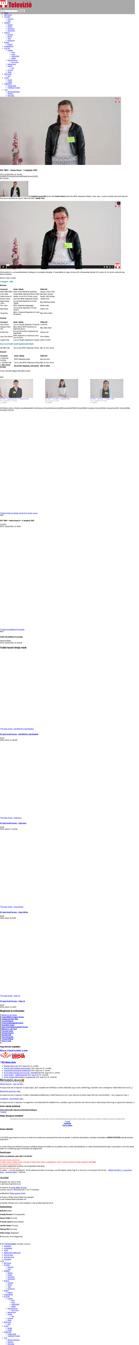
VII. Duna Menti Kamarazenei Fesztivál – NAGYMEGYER (22, 1073)
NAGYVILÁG (7, 1322)
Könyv (13, 52)
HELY (9, 1324)
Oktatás (10, 36)
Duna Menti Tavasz (8, 1025)
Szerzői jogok (8, 1255)
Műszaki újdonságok (14, 92)
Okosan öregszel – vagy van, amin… (12, 1084)
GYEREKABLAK (8, 1295)
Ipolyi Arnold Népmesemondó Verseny (15, 1027)
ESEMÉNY (7, 23)
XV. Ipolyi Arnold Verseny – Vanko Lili (12, 1001)
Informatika (11, 96)
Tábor (9, 1287)
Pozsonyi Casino (7, 1031)
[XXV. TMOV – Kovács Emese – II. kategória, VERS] (17, 729)
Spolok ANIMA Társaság (18, 1188)
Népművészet (12, 64)
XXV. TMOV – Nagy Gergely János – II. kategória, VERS (14, 399)
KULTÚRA (7, 48)
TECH (6, 90)
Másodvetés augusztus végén (10, 1091)
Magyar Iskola (10, 1062)
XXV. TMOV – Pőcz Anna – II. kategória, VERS (102, 399)
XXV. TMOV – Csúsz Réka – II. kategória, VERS (57, 399)
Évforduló (10, 35)
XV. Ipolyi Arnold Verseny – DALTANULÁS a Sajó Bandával (19, 734)
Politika (10, 1330)
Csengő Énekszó (7, 1021)
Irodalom (10, 50)
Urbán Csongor (106, 408)
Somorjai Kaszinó (8, 1033)
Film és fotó (14, 62)
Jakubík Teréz (32, 408)
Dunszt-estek (6, 1041)
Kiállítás (13, 58)
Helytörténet (11, 31)
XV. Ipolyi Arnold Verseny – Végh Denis (13, 823)
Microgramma (16, 1193)
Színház (10, 66)
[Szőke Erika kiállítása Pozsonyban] (12, 630)
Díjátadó (10, 25)
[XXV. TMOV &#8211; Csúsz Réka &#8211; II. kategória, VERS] (66, 388)
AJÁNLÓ (6, 1291)
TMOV (74, 408)
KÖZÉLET (7, 33)
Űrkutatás (10, 94)
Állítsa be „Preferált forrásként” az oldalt (14, 1051)
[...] (132, 1088)
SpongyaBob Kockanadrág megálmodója (17, 1070)
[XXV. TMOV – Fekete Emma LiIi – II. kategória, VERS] (19, 513)
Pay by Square (67, 1125)
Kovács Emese (43, 408)
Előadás (10, 27)
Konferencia (11, 40)
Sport (9, 1269)
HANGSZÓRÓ (15, 56)
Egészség (10, 1267)
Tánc (12, 68)
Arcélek (10, 1328)
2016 (2, 408)
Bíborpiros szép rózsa (9, 1029)
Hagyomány (11, 29)
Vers (114, 408)
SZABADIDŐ (8, 84)
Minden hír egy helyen (9, 1015)
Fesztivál (18, 176)
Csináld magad (12, 86)
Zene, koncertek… (8, 1037)
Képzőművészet (12, 60)
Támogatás (7, 1246)
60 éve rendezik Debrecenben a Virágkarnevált (19, 1077)
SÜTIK (6, 1250)
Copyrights (7, 1259)
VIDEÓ (35, 176)
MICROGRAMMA (10, 1244)
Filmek (9, 1320)
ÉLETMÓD (7, 17)
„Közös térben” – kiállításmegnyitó (15, 1075)
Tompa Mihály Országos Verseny (89, 408)
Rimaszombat (66, 408)
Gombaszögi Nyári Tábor (10, 1019)
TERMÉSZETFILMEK (14, 88)
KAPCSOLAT (7, 1263)
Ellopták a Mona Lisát (11, 1066)
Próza (13, 54)
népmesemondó (55, 408)
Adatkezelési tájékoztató (12, 1253)
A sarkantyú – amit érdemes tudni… (12, 1099)
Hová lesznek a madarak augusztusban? (17, 1068)
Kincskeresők (6, 1035)
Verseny (30, 176)
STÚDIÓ (6, 78)
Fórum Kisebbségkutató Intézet (12, 1023)
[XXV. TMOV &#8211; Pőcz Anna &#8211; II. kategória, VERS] (111, 388)
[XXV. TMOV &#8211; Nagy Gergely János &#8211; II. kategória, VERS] (21, 388)
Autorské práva (9, 1257)
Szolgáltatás (8, 1248)
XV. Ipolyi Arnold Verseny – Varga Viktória (14, 912)
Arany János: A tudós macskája (15, 408)
